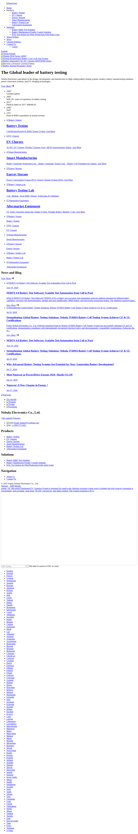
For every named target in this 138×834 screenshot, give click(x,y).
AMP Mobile (15, 486)
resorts (4, 488)
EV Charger (17, 15)
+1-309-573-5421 (18, 425)
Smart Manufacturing (21, 20)
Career (15, 47)
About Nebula (12, 37)
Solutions (10, 27)
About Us (10, 476)
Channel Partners (13, 42)
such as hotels (18, 491)
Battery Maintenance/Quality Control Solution (31, 32)
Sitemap (4, 486)
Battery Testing (18, 13)
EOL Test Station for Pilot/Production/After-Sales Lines (30, 465)
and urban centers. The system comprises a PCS (73, 491)
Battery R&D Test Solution (23, 30)
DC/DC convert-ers (43, 491)
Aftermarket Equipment (22, 25)
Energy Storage (18, 17)
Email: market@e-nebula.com (26, 423)
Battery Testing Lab (20, 22)
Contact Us (11, 44)
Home (9, 8)
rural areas (29, 491)
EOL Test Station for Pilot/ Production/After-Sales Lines (36, 34)
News (8, 39)
